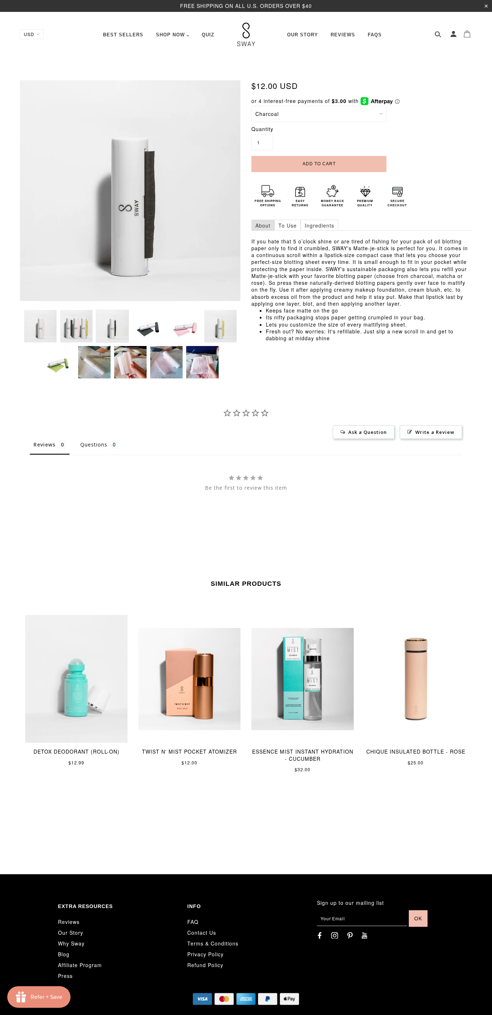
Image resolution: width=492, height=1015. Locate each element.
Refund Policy (205, 965)
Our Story (70, 932)
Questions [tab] (93, 444)
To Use (287, 225)
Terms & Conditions (212, 943)
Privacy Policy (205, 954)
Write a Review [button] (435, 432)
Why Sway (71, 943)
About (262, 225)
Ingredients (319, 225)
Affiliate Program (80, 965)
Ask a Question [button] (367, 432)
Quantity (262, 129)
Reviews (69, 921)
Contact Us (201, 932)
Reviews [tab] (44, 444)
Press (65, 975)
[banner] (246, 34)
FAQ (192, 921)
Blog (64, 954)
